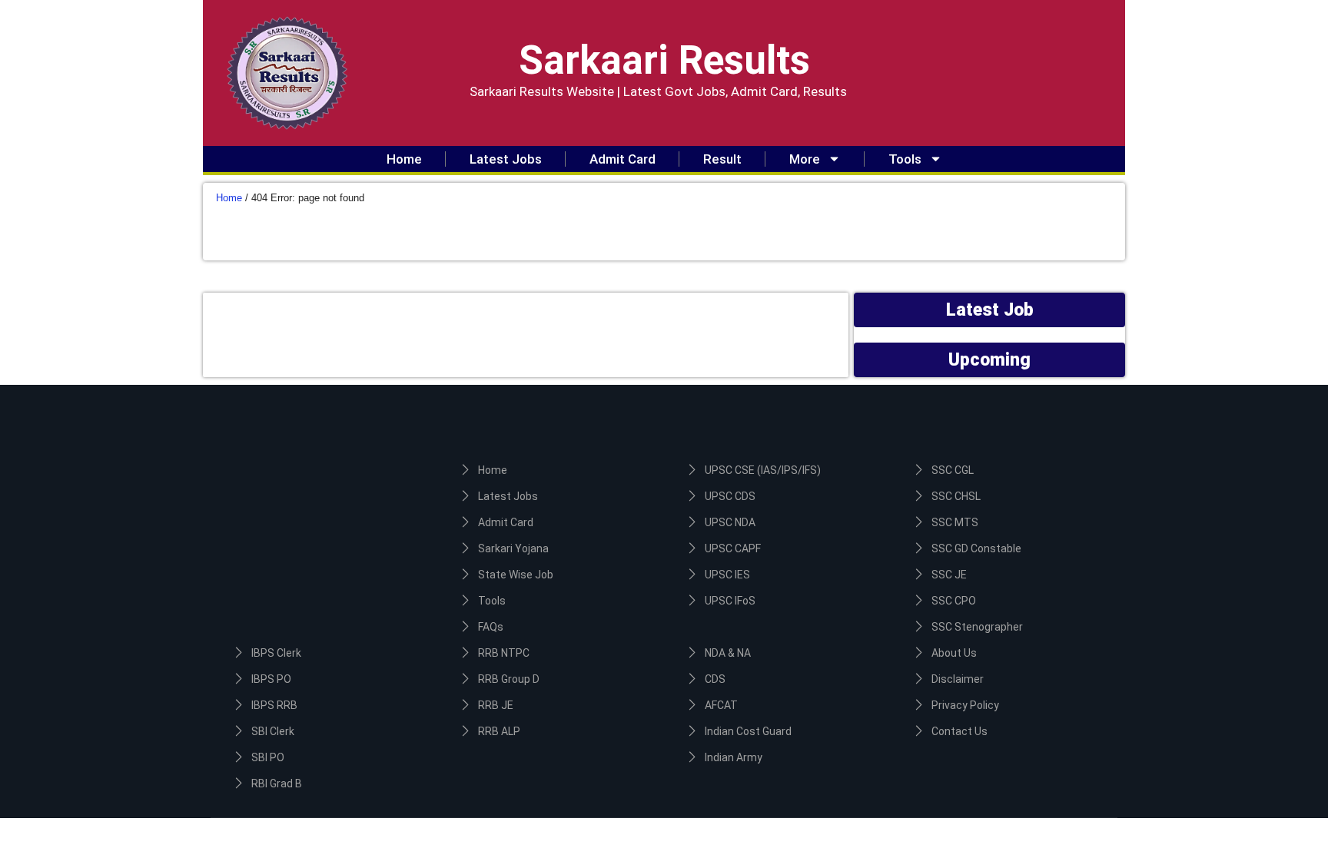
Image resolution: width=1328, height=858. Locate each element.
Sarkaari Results (664, 60)
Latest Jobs (506, 159)
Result (722, 159)
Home (404, 159)
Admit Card (622, 159)
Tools (904, 159)
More (804, 159)
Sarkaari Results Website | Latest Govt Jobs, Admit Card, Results (658, 91)
